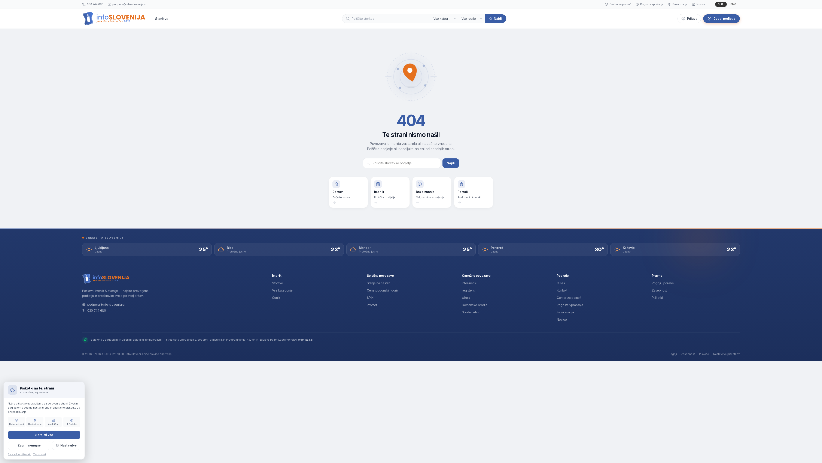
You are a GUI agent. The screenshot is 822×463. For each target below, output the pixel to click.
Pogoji (673, 354)
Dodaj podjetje (724, 18)
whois (466, 297)
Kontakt (562, 290)
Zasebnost (659, 290)
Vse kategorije (282, 290)
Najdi (451, 163)
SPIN (370, 297)
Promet (372, 305)
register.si (468, 290)
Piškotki (657, 297)
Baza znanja (565, 312)
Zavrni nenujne (29, 445)
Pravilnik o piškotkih (19, 454)
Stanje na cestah (378, 283)
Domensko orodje (474, 305)
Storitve (277, 283)
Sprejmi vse (44, 435)
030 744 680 (96, 310)
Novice (562, 319)
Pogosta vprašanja (570, 305)
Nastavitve (68, 445)
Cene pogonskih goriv (383, 290)
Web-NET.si (305, 339)
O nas (561, 283)
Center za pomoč (569, 297)
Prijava (692, 18)
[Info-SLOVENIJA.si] (114, 19)
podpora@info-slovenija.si (106, 304)
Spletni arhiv (470, 312)
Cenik (276, 297)
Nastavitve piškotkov (726, 354)
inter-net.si (469, 283)
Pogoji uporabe (663, 283)
